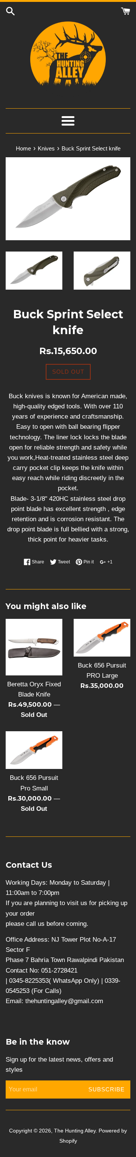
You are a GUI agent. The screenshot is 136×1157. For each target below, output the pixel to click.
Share (37, 562)
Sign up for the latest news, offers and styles (59, 1064)
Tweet (63, 562)
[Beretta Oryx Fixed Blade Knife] (34, 647)
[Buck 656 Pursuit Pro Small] (34, 750)
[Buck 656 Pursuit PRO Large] (102, 638)
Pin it (88, 562)
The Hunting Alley (75, 1131)
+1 (109, 562)
